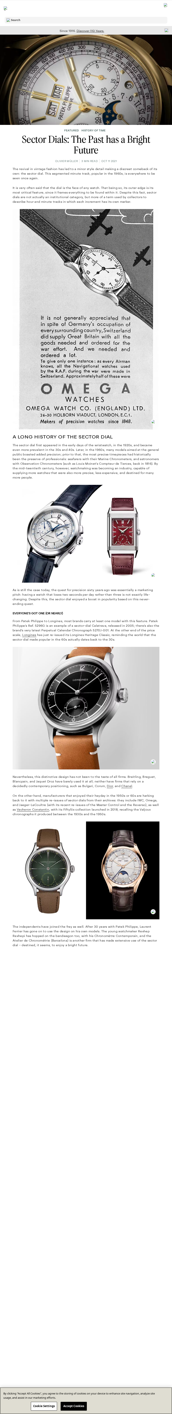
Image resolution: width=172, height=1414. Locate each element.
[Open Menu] (5, 8)
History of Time (93, 130)
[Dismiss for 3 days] (165, 30)
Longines (29, 635)
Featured (71, 130)
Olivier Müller (66, 161)
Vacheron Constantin (33, 809)
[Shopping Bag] (165, 8)
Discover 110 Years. (90, 31)
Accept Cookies (73, 1406)
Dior (110, 786)
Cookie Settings (44, 1406)
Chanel (126, 786)
